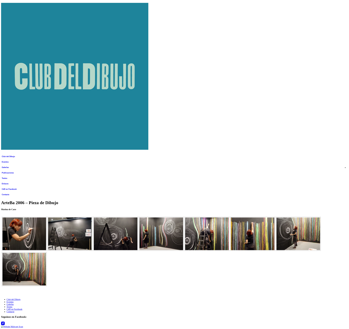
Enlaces (5, 184)
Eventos (5, 162)
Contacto (5, 195)
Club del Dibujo (8, 156)
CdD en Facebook (9, 189)
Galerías (5, 167)
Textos (4, 178)
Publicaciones (8, 173)
